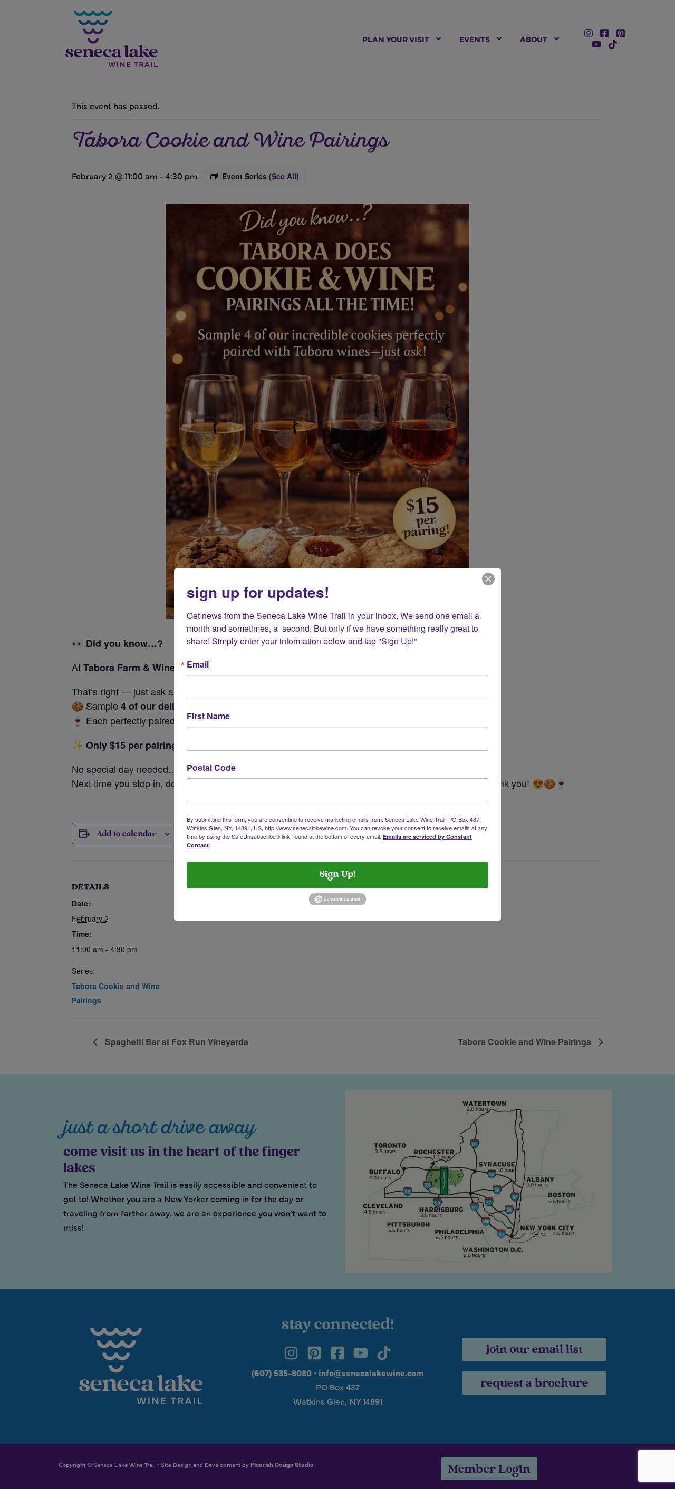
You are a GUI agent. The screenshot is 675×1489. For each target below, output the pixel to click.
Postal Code (211, 767)
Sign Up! (337, 875)
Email (198, 664)
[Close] (488, 578)
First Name (208, 716)
